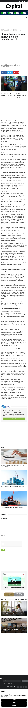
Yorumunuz (4, 518)
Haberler (7, 29)
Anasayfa (3, 29)
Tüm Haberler (13, 29)
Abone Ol (14, 418)
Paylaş (4, 72)
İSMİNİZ (3, 535)
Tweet (11, 72)
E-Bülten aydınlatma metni (7, 683)
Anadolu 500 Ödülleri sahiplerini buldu (14, 587)
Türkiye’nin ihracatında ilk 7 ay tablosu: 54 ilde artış (12, 507)
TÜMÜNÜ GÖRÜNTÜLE (21, 599)
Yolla (3, 549)
